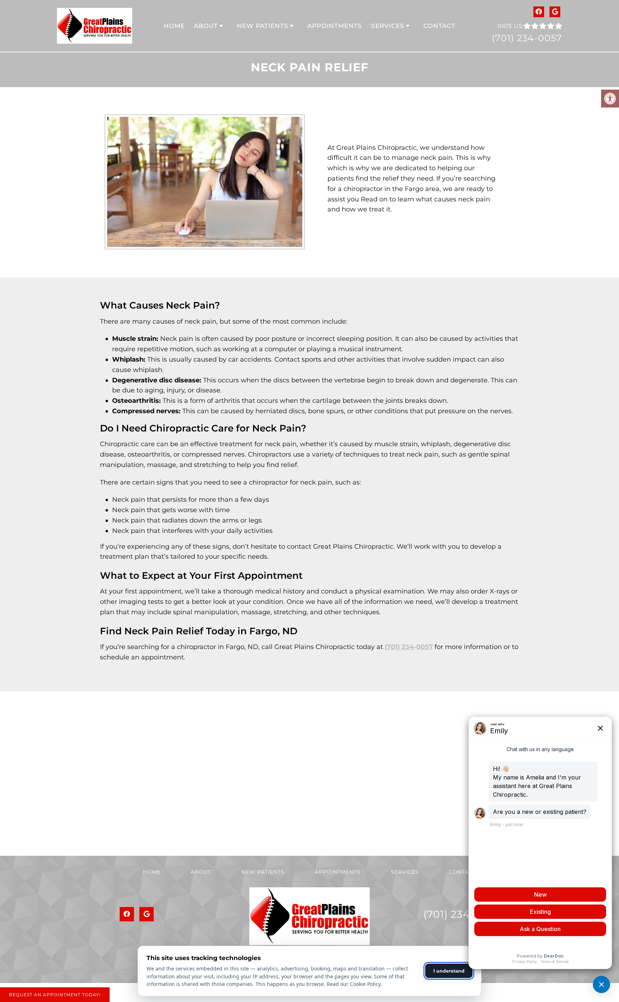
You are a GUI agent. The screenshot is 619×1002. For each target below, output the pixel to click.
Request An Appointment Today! (55, 994)
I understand (449, 971)
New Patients (262, 25)
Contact (439, 25)
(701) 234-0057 (527, 38)
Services (387, 25)
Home (174, 25)
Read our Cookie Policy (353, 983)
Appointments (334, 25)
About (206, 25)
